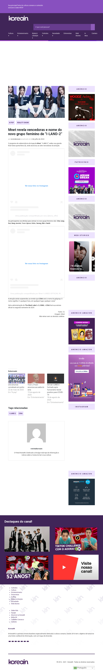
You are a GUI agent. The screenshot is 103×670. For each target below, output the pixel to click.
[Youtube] (84, 6)
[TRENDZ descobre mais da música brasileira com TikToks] (27, 539)
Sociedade (15, 601)
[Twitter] (81, 6)
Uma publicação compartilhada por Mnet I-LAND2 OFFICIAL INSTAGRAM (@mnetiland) (45, 293)
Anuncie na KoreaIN (18, 615)
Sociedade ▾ (56, 35)
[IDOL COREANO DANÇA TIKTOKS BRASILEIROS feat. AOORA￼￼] (76, 539)
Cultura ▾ (10, 35)
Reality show (23, 122)
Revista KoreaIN (18, 18)
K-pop (11, 122)
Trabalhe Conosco (17, 619)
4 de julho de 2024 (37, 139)
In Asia (86, 35)
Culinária (14, 588)
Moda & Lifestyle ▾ (35, 36)
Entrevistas (68, 33)
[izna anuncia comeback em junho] (16, 378)
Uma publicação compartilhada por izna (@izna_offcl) (36, 216)
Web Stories (78, 35)
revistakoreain (16, 139)
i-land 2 (12, 413)
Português (81, 668)
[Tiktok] (90, 6)
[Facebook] (75, 6)
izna (20, 413)
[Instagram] (78, 6)
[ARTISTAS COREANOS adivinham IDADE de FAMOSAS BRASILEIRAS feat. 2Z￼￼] (27, 567)
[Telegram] (93, 6)
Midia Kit (14, 617)
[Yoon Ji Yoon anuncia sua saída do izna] (36, 378)
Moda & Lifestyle (17, 599)
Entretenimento (16, 592)
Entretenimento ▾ (22, 35)
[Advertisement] (51, 60)
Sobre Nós (14, 610)
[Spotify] (87, 6)
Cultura (13, 590)
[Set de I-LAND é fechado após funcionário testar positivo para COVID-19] (55, 378)
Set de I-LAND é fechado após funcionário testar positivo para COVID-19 (55, 390)
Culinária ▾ (45, 35)
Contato (94, 33)
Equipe (13, 613)
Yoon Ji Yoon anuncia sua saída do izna (36, 387)
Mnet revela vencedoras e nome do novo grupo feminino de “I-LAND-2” (35, 132)
